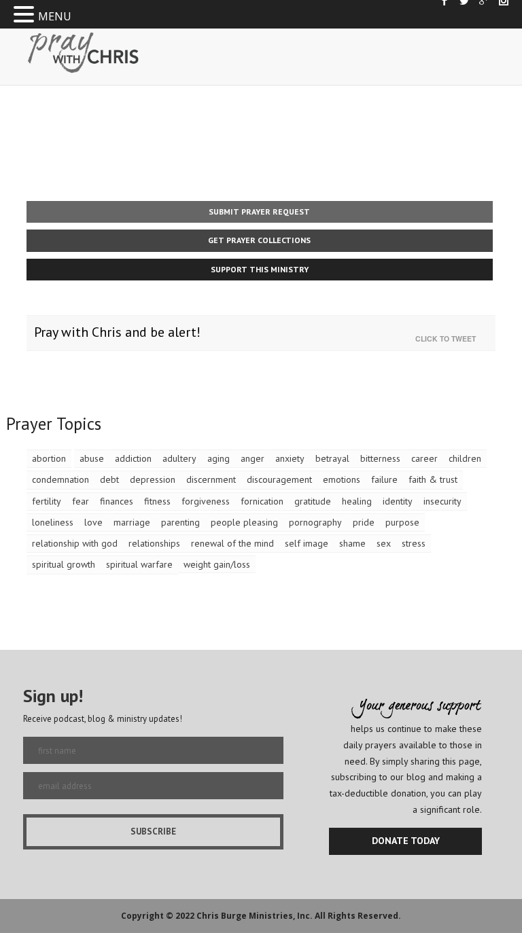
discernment (211, 479)
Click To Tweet (448, 338)
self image (306, 543)
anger (252, 458)
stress (413, 543)
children (465, 458)
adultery (179, 458)
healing (357, 501)
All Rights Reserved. (358, 915)
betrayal (332, 458)
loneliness (52, 522)
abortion (49, 458)
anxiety (289, 458)
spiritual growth (63, 564)
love (93, 522)
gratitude (312, 501)
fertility (46, 501)
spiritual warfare (139, 564)
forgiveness (205, 501)
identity (398, 501)
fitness (157, 501)
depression (152, 479)
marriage (132, 522)
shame (352, 543)
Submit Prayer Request (259, 211)
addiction (133, 458)
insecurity (442, 501)
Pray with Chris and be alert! (117, 332)
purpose (402, 522)
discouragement (279, 479)
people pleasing (244, 522)
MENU (54, 16)
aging (218, 458)
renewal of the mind (232, 543)
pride (364, 522)
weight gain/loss (217, 564)
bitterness (380, 458)
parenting (180, 522)
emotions (341, 479)
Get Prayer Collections (259, 240)
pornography (315, 522)
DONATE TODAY (406, 841)
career (424, 458)
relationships (154, 543)
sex (384, 543)
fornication (262, 501)
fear (80, 501)
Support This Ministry (260, 269)
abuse (92, 458)
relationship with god (75, 543)
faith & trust (432, 479)
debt (109, 479)
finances (116, 501)
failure (384, 479)
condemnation (60, 479)
